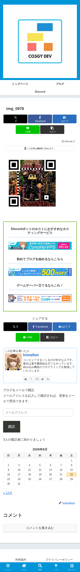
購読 (11, 427)
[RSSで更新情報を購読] (47, 378)
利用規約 (20, 559)
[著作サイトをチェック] (25, 378)
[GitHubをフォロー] (36, 378)
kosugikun (31, 354)
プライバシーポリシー (59, 559)
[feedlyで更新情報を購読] (42, 378)
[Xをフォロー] (31, 378)
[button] (52, 129)
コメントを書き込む (40, 527)
